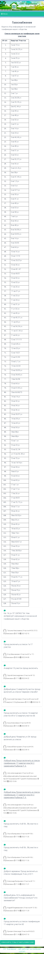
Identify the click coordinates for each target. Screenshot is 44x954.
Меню (5, 14)
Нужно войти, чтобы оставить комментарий (17, 942)
